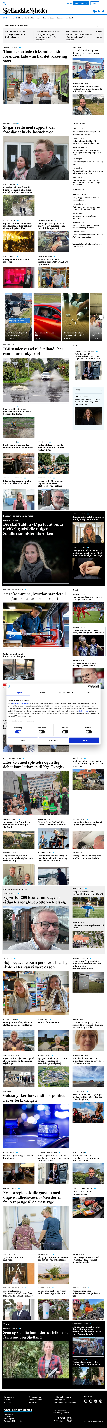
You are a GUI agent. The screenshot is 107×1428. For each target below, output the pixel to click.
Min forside (22, 18)
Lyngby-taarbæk (78, 147)
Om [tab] (88, 692)
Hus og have (16, 651)
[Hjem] (4, 3)
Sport (71, 18)
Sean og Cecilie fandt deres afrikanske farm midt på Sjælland (16, 825)
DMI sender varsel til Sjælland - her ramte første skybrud (33, 351)
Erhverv (46, 18)
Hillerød (41, 1055)
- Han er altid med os (86, 142)
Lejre (74, 758)
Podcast (15, 520)
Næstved (8, 31)
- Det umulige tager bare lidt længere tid (51, 226)
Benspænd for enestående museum (16, 260)
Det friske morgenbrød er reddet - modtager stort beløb (18, 446)
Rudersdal (76, 195)
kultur (82, 138)
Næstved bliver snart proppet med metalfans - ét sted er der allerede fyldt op (87, 1097)
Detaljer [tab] (42, 692)
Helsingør (41, 478)
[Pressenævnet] (63, 1418)
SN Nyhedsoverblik (10, 18)
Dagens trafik (78, 34)
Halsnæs (76, 922)
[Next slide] (101, 317)
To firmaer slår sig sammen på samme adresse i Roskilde (86, 208)
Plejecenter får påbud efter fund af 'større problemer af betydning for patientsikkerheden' (87, 965)
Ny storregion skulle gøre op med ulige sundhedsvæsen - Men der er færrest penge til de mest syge (32, 1197)
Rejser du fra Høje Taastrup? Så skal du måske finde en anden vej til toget (18, 1061)
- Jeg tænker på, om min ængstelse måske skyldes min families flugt (18, 858)
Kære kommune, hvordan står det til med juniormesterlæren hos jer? (34, 596)
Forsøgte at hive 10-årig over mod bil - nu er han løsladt (88, 172)
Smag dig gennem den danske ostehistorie (86, 198)
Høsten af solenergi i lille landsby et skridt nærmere (86, 1363)
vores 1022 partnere (20, 703)
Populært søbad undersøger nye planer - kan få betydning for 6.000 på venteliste (52, 858)
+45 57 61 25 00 (16, 1421)
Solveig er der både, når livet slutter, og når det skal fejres (17, 1023)
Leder (86, 396)
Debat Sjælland (89, 351)
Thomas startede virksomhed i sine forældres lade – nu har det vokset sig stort (35, 56)
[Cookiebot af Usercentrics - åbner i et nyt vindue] (90, 686)
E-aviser (69, 3)
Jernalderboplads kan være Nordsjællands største (17, 411)
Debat (52, 18)
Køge (74, 177)
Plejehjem (84, 958)
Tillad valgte (53, 740)
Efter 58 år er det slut (48, 1022)
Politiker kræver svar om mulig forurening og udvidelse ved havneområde (88, 1061)
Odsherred (41, 220)
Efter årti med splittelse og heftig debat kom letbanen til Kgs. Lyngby (33, 764)
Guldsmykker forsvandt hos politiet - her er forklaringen (35, 1098)
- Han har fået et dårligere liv (88, 1025)
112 (82, 129)
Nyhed (80, 47)
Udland (75, 222)
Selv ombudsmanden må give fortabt (87, 245)
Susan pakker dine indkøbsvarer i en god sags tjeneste (86, 1293)
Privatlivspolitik (59, 1400)
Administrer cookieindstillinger (65, 1402)
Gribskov (6, 47)
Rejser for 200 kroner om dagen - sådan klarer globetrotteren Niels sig (50, 483)
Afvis (23, 740)
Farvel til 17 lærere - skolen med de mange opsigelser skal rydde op (87, 401)
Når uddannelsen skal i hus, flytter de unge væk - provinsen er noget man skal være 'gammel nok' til (87, 1330)
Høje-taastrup (8, 1055)
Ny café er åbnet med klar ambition (16, 1258)
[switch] (42, 731)
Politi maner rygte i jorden (52, 1292)
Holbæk (5, 220)
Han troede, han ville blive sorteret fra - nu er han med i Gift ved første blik (87, 89)
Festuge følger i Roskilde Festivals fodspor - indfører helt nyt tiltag (52, 447)
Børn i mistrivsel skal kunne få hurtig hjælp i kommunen (88, 518)
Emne (39, 18)
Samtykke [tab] (18, 692)
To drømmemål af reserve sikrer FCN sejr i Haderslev (88, 235)
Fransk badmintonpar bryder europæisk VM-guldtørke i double (88, 631)
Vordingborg (7, 478)
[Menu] (103, 3)
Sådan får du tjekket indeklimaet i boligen (14, 655)
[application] (18, 317)
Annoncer (7, 1402)
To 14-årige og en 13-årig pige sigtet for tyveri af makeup (16, 37)
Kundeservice (9, 1397)
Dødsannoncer (62, 18)
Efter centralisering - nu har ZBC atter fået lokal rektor (17, 482)
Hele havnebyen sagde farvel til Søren (88, 926)
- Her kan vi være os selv (35, 965)
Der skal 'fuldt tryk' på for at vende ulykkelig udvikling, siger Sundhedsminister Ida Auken (33, 529)
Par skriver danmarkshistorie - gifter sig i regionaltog (88, 823)
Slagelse (6, 123)
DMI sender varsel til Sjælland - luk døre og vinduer (87, 132)
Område (31, 18)
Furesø (75, 1152)
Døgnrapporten (19, 31)
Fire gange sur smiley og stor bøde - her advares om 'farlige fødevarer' (86, 182)
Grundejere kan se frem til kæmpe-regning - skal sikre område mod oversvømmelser (18, 190)
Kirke (46, 1019)
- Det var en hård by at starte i (53, 262)
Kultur (13, 220)
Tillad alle (84, 740)
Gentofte (41, 853)
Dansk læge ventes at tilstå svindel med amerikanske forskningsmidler (86, 1260)
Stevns (40, 1019)
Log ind (94, 3)
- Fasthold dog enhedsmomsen (83, 1192)
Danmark (76, 232)
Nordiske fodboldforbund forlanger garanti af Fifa (84, 664)
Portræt (14, 819)
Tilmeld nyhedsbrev (36, 1400)
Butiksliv (49, 256)
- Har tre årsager (87, 1158)
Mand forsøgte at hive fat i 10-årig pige (88, 162)
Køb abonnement (81, 3)
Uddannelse (18, 478)
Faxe (74, 47)
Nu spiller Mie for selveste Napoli (88, 893)
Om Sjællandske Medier (62, 1397)
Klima (13, 184)
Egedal (75, 888)
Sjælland (75, 31)
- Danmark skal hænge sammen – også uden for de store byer (88, 356)
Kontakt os (33, 1402)
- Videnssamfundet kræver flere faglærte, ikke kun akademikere (18, 1293)
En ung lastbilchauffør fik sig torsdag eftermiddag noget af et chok (87, 152)
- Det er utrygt (88, 763)
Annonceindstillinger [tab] (65, 692)
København (76, 660)
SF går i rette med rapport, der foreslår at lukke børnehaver (29, 130)
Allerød (6, 406)
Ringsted (39, 31)
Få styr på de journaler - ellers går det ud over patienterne (53, 1258)
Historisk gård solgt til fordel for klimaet (18, 1156)
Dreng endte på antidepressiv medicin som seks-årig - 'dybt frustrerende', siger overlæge (88, 553)
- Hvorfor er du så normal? (86, 53)
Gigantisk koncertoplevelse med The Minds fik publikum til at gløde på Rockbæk (17, 226)
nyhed (80, 177)
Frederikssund (78, 83)
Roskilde (6, 184)
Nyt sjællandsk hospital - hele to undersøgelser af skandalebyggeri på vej (52, 1061)
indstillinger (84, 711)
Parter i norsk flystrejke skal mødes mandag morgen (86, 226)
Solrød (75, 1019)
